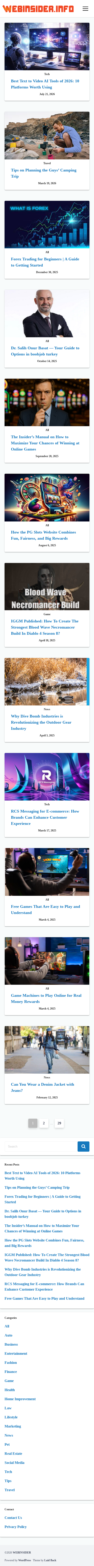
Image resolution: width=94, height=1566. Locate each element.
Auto (8, 1335)
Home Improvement (20, 1399)
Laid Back (50, 1560)
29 (59, 1123)
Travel (10, 1490)
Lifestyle (11, 1417)
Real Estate (13, 1453)
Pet (7, 1444)
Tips (8, 1481)
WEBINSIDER (22, 1552)
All (7, 1326)
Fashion (11, 1363)
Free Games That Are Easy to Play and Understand (44, 1298)
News (9, 1435)
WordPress (24, 1560)
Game (9, 1381)
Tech (8, 1472)
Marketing (13, 1426)
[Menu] (85, 8)
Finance (11, 1372)
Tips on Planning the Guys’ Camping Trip (37, 1187)
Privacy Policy (16, 1527)
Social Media (14, 1463)
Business (11, 1344)
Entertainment (16, 1353)
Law (8, 1408)
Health (10, 1390)
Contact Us (13, 1518)
